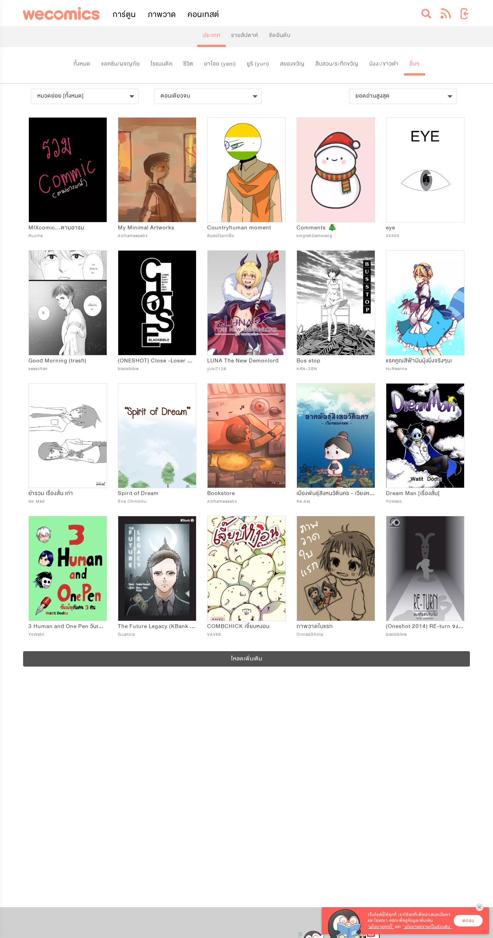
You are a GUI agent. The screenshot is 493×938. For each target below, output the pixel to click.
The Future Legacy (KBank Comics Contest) (176, 626)
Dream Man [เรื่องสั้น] (413, 493)
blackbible (128, 368)
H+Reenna (396, 368)
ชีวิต (188, 64)
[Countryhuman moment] (246, 170)
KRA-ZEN (307, 368)
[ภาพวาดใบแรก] (336, 568)
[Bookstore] (246, 436)
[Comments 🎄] (336, 170)
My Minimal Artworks (146, 227)
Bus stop (308, 360)
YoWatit (394, 501)
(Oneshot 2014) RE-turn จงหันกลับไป (433, 626)
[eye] (425, 170)
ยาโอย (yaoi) (220, 64)
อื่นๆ (414, 64)
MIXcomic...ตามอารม (56, 227)
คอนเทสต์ (203, 14)
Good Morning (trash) (58, 360)
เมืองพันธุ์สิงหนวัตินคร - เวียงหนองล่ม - (343, 493)
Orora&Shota (310, 634)
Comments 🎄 (317, 227)
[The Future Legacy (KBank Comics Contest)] (157, 568)
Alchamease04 (133, 235)
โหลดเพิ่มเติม (246, 659)
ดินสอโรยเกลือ (220, 235)
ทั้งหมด (82, 64)
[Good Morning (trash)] (68, 303)
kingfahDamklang (314, 235)
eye (390, 227)
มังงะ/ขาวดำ (384, 64)
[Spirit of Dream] (157, 436)
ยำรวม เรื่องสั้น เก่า (51, 493)
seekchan (38, 368)
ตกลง (468, 920)
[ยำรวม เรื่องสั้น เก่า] (68, 436)
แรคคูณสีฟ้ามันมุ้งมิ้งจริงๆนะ (419, 360)
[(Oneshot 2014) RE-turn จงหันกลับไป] (425, 568)
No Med (37, 501)
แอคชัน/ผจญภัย (120, 64)
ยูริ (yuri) (258, 64)
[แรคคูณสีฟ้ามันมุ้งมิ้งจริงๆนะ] (425, 303)
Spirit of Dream (138, 493)
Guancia (126, 634)
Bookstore (221, 493)
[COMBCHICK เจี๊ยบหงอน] (246, 568)
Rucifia (36, 235)
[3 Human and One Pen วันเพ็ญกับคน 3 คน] (68, 568)
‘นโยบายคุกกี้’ (381, 926)
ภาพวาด (162, 14)
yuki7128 (216, 368)
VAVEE (214, 634)
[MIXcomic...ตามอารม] (68, 170)
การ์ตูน (124, 14)
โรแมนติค (162, 64)
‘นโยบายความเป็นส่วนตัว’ (427, 926)
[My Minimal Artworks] (157, 170)
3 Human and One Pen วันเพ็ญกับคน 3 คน (82, 626)
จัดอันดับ (279, 35)
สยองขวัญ (292, 64)
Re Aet (303, 501)
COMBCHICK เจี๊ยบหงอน (238, 626)
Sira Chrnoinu (132, 501)
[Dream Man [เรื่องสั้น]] (425, 436)
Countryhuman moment (239, 227)
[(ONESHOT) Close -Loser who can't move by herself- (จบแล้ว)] (157, 303)
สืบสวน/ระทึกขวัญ (337, 64)
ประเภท (211, 35)
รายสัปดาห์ (244, 35)
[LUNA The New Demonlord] (246, 303)
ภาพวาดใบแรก (315, 626)
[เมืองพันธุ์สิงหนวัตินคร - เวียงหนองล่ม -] (336, 436)
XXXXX (392, 235)
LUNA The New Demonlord (243, 360)
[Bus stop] (336, 303)
